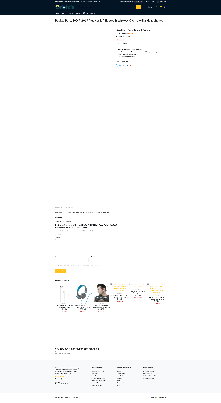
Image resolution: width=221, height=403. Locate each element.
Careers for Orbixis (148, 371)
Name (57, 256)
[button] (162, 7)
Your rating (58, 234)
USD (153, 1)
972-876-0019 (138, 1)
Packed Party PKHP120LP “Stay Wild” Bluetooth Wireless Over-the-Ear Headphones (120, 297)
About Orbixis (121, 373)
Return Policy (95, 376)
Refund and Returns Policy (99, 380)
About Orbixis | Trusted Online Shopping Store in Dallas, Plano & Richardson (73, 1)
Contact (95, 1)
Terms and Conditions (97, 385)
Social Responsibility (148, 378)
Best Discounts (90, 13)
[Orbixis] (65, 7)
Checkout (120, 376)
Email (93, 256)
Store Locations (147, 373)
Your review (58, 239)
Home (57, 13)
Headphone (63, 17)
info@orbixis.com (64, 379)
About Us (70, 13)
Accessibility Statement (98, 371)
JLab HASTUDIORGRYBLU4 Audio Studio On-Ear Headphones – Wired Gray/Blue (157, 300)
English (147, 1)
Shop (63, 13)
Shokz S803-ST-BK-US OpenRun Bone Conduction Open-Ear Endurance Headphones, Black (101, 308)
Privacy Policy (95, 383)
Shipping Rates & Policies (98, 378)
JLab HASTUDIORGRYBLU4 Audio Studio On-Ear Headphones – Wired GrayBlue (83, 307)
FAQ (100, 1)
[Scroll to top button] (217, 399)
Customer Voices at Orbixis (150, 376)
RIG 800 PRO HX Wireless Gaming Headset (138, 292)
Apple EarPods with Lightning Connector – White (64, 306)
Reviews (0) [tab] (69, 207)
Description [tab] (59, 207)
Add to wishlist (122, 44)
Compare (72, 291)
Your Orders (95, 373)
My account (120, 383)
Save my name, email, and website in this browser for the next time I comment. (78, 265)
